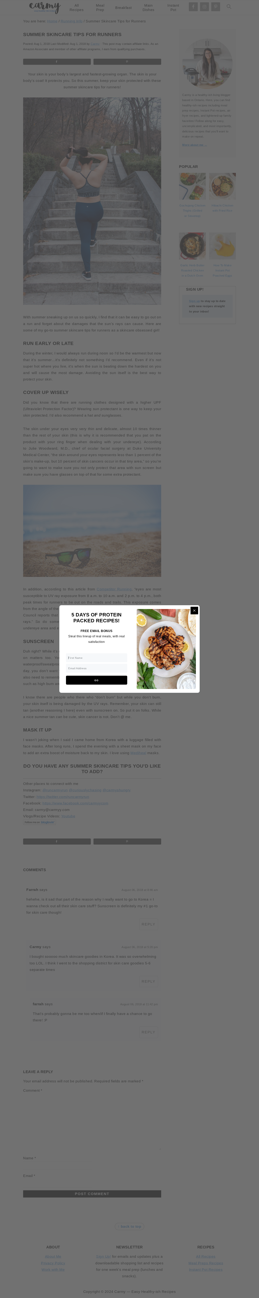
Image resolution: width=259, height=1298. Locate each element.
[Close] (194, 610)
